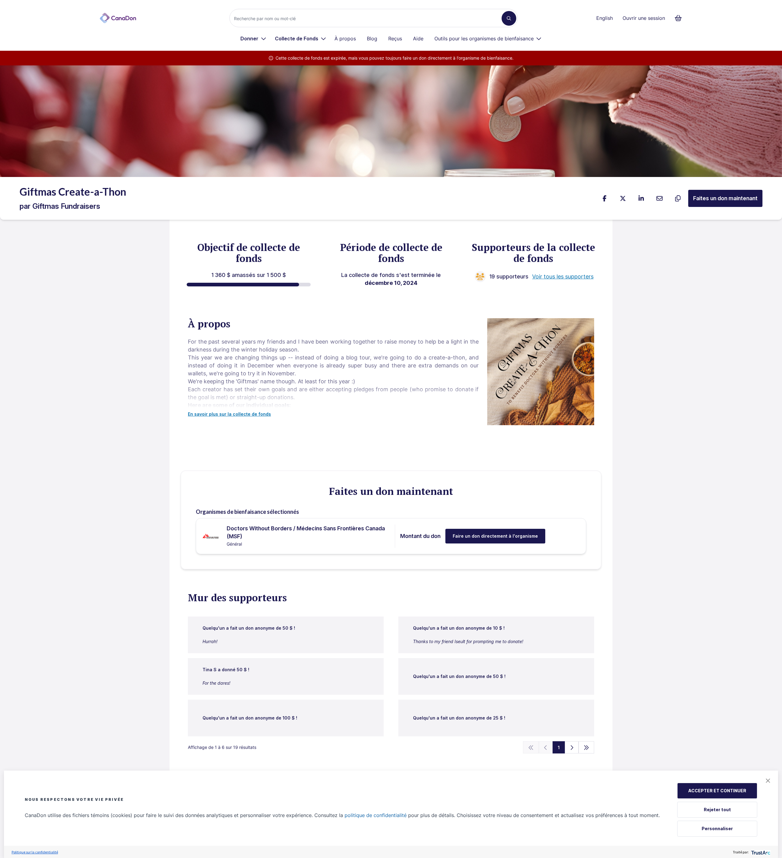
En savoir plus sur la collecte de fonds (229, 414)
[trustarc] (760, 852)
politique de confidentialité (376, 815)
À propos (345, 38)
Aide (418, 38)
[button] (768, 781)
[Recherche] (509, 18)
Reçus (395, 38)
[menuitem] (253, 38)
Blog (372, 38)
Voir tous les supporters (563, 276)
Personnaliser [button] (717, 828)
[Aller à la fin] (586, 747)
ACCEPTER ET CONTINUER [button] (717, 790)
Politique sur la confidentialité (35, 852)
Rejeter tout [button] (717, 809)
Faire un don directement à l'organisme (495, 536)
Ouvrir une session (644, 18)
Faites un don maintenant (725, 198)
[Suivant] (572, 747)
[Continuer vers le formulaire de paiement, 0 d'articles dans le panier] (680, 18)
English (604, 18)
